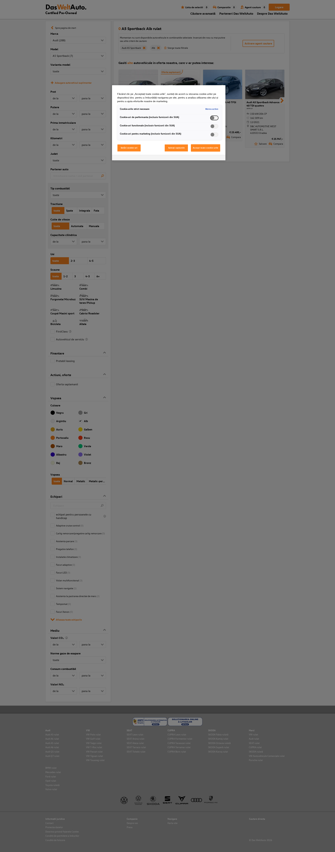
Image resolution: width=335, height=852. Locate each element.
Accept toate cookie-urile (205, 148)
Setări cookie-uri (129, 148)
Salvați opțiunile (176, 148)
